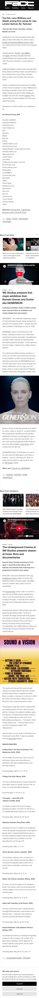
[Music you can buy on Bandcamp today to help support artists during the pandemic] (13, 244)
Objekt (7, 56)
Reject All (19, 994)
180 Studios (9, 463)
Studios (7, 8)
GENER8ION (10, 474)
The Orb (17, 53)
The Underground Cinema (14, 958)
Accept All (19, 984)
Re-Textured (7, 221)
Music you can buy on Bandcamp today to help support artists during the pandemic (13, 255)
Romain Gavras (7, 477)
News (3, 14)
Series (23, 8)
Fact (11, 290)
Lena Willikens (25, 53)
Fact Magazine (19, 3)
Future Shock (24, 444)
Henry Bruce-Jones (12, 14)
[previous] (32, 234)
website (27, 96)
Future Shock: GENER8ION (20, 468)
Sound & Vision (10, 591)
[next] (36, 234)
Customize (19, 989)
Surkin (25, 474)
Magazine (31, 8)
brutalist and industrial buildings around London (18, 42)
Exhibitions (15, 8)
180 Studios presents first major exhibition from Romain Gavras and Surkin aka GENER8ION (13, 511)
